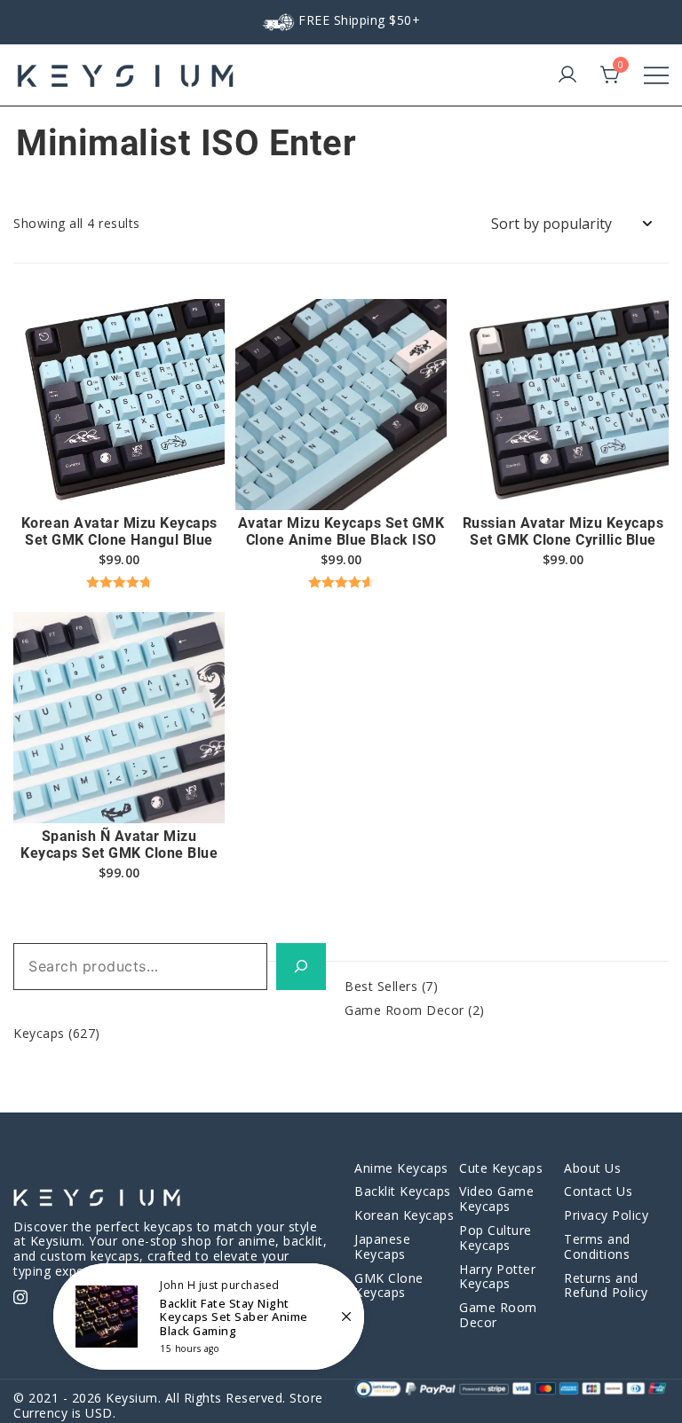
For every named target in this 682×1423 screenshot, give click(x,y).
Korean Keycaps (404, 1215)
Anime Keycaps (401, 1168)
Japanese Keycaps (382, 1246)
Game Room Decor (404, 1010)
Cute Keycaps (501, 1168)
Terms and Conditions (597, 1246)
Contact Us (598, 1191)
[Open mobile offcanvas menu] (656, 75)
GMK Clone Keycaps (389, 1285)
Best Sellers (381, 986)
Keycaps (39, 1033)
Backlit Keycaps (402, 1191)
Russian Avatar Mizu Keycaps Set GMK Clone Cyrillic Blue (563, 531)
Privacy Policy (606, 1215)
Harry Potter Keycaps (497, 1277)
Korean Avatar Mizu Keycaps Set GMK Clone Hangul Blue (119, 531)
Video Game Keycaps (496, 1199)
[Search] (301, 966)
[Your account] (567, 75)
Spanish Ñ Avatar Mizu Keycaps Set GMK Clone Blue (119, 844)
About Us (592, 1168)
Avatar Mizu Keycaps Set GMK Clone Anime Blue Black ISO (341, 531)
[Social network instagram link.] (20, 1294)
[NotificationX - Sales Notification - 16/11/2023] (208, 1316)
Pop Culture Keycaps (495, 1238)
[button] (119, 479)
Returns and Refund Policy (606, 1285)
